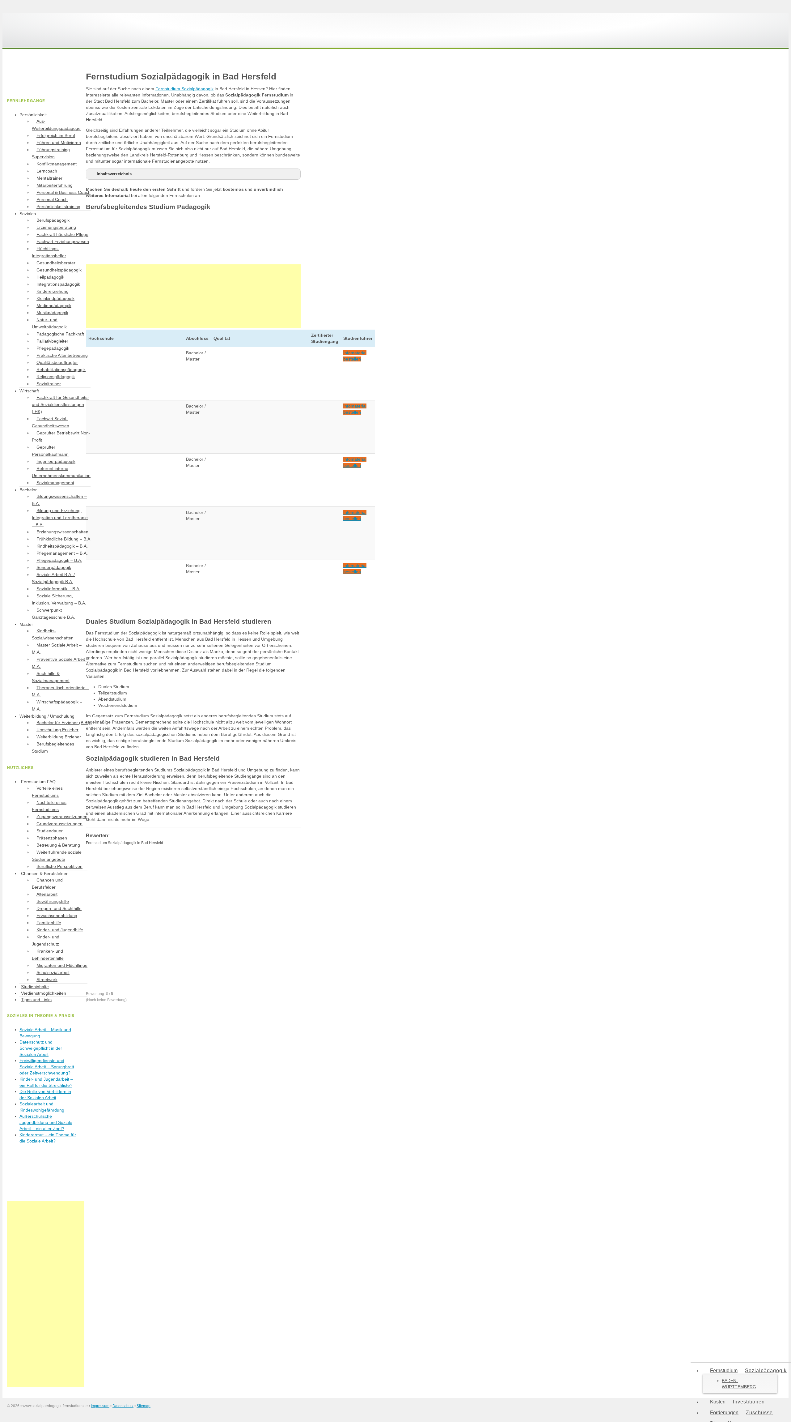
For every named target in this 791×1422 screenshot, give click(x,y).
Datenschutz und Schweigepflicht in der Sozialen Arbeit (40, 1048)
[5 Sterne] (132, 965)
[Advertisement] (193, 296)
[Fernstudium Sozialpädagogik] (53, 39)
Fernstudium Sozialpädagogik (184, 88)
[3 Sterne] (132, 917)
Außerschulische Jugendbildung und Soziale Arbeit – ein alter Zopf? (45, 1122)
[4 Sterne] (225, 917)
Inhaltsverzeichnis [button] (114, 174)
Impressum (100, 1406)
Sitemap (143, 1406)
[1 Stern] (132, 869)
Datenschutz (122, 1406)
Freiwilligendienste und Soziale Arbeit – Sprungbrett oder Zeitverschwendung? (46, 1066)
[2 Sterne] (225, 869)
